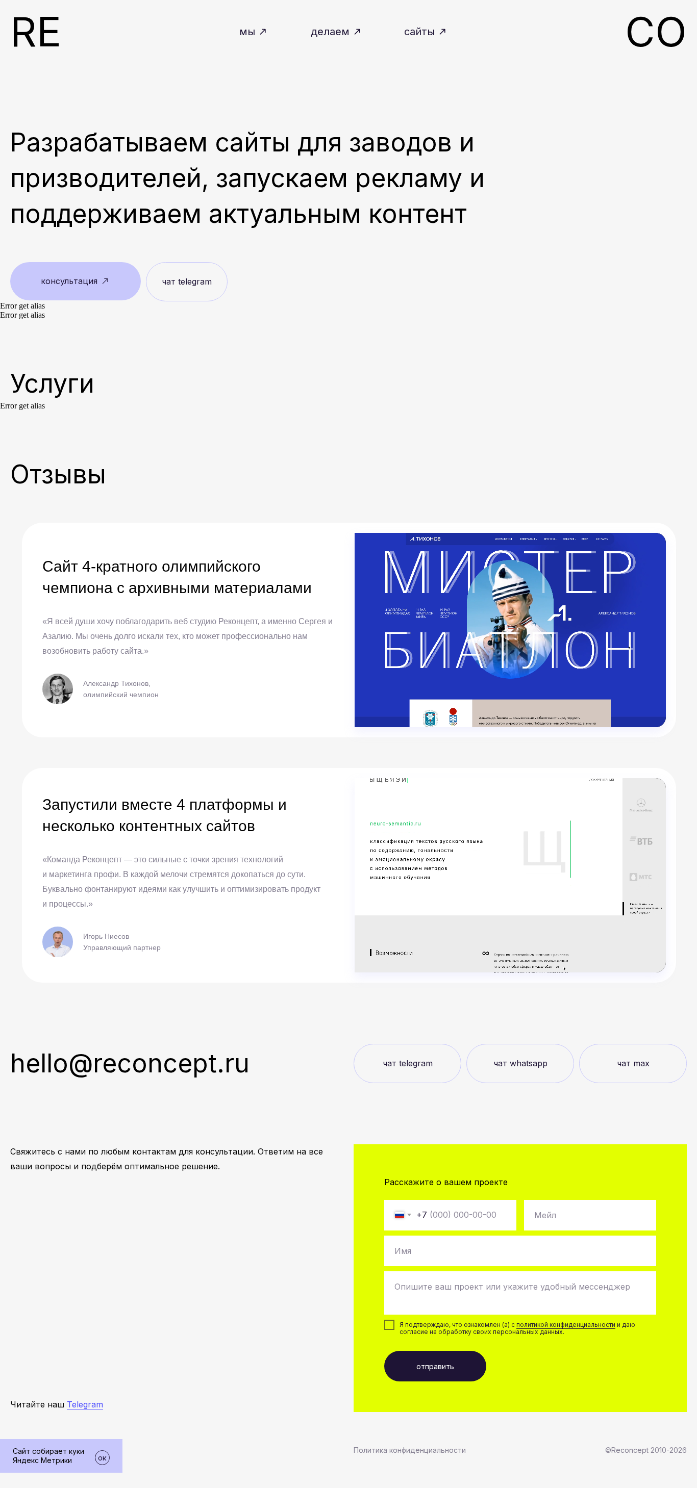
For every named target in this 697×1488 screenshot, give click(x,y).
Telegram (85, 1404)
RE (35, 31)
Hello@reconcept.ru (130, 1063)
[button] (75, 281)
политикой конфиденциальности (565, 1324)
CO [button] (656, 31)
